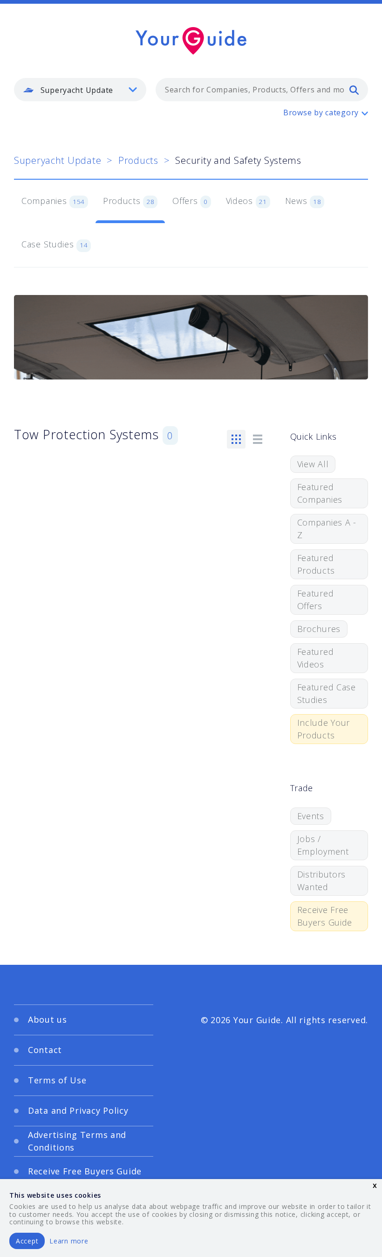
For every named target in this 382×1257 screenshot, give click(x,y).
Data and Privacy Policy (78, 1110)
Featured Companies (319, 493)
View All (313, 464)
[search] (354, 89)
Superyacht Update (57, 160)
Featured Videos (315, 658)
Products (138, 160)
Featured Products (316, 564)
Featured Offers (315, 599)
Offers (190, 200)
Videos (246, 200)
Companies (53, 200)
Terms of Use (57, 1080)
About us (47, 1019)
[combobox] (262, 89)
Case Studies (54, 244)
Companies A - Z (326, 529)
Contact (45, 1049)
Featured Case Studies (326, 693)
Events (310, 816)
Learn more (68, 1240)
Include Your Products (323, 729)
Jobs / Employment (323, 845)
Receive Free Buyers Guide (325, 916)
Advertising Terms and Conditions (77, 1141)
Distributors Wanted (321, 880)
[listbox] (80, 89)
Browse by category (321, 112)
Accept (27, 1240)
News (303, 200)
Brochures (319, 628)
